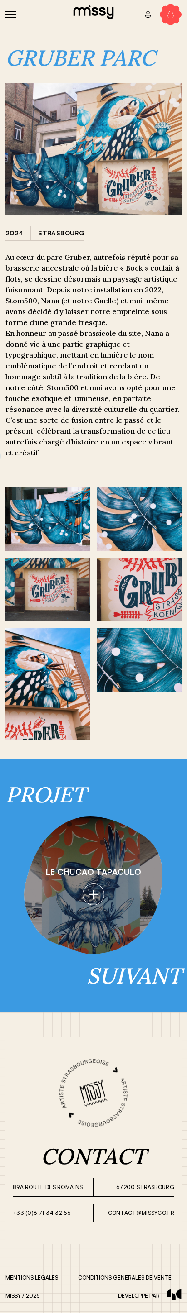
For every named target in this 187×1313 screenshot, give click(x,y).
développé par (139, 1295)
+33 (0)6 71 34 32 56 (41, 1212)
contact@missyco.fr (141, 1212)
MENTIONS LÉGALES (31, 1277)
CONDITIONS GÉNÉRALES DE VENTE (125, 1277)
